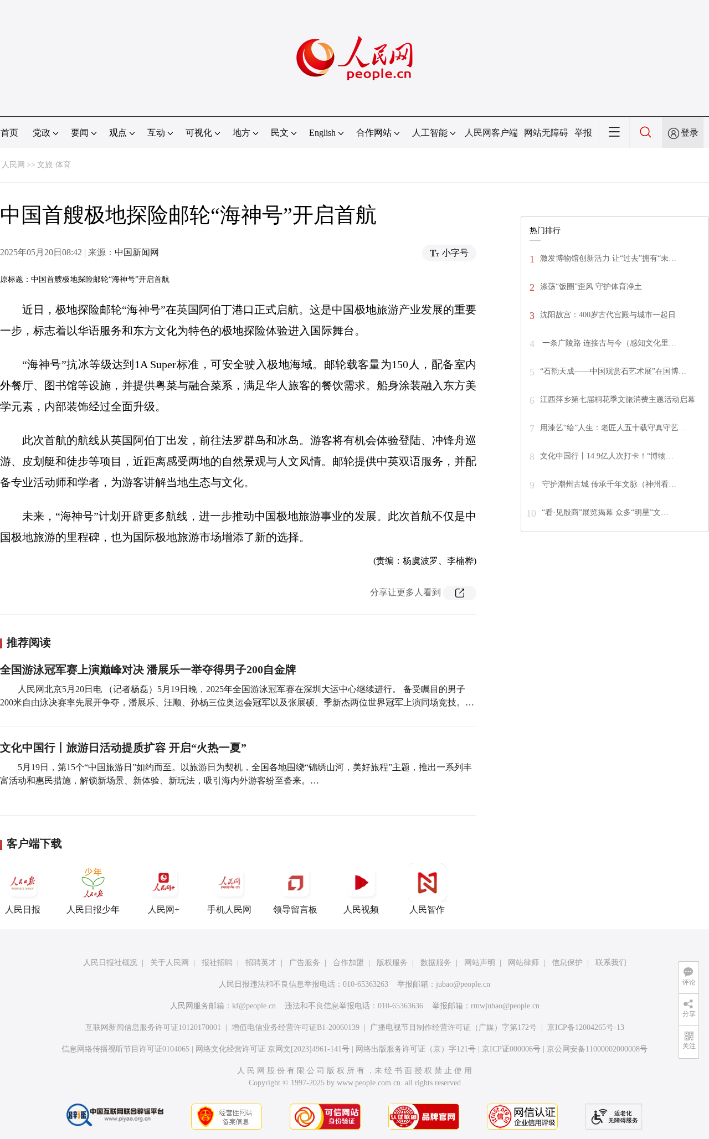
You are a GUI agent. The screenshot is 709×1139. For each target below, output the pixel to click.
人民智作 (427, 909)
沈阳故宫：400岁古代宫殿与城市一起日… (612, 315)
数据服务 (435, 962)
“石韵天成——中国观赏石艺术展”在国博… (613, 371)
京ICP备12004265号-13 (585, 1027)
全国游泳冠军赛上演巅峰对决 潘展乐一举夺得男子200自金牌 (148, 669)
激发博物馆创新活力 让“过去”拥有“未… (608, 258)
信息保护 (567, 962)
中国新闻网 (137, 252)
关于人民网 (169, 962)
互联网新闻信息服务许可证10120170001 (153, 1027)
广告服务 (304, 962)
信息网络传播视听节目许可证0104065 (125, 1049)
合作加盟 (348, 962)
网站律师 (523, 962)
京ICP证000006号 (511, 1049)
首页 (9, 132)
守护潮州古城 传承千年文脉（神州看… (608, 484)
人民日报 (22, 909)
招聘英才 (260, 962)
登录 (689, 132)
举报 (583, 132)
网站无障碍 (546, 132)
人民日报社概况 (110, 962)
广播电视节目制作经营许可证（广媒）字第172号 (453, 1027)
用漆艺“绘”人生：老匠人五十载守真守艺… (613, 428)
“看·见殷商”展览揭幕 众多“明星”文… (605, 512)
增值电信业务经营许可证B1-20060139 (295, 1027)
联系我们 (610, 962)
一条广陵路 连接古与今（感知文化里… (608, 343)
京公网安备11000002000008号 (597, 1049)
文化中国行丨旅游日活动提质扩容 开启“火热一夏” (123, 747)
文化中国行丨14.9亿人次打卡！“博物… (607, 456)
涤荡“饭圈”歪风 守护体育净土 (591, 286)
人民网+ (163, 909)
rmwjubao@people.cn (505, 1006)
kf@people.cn (254, 1006)
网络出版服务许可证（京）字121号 (416, 1049)
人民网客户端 (491, 132)
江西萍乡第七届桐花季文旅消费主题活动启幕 (617, 399)
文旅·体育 (54, 165)
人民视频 (361, 909)
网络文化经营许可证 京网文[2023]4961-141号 (273, 1049)
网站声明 (479, 962)
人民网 (13, 165)
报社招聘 (217, 962)
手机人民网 (229, 909)
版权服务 (392, 962)
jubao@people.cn (463, 984)
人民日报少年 (93, 909)
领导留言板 (295, 909)
